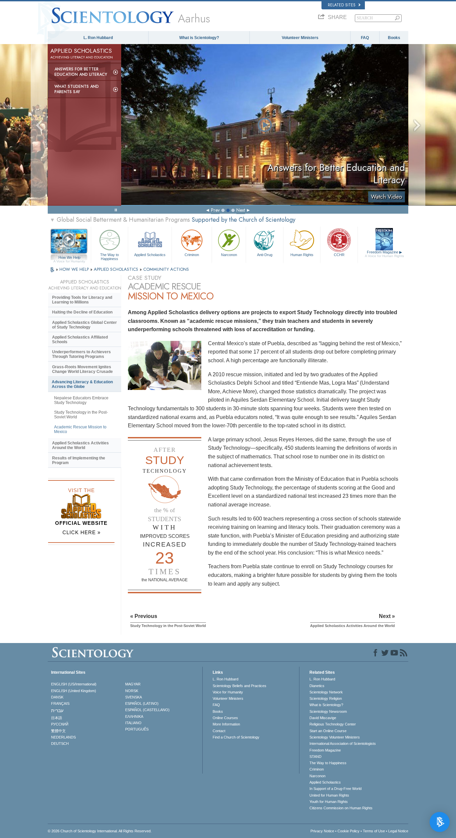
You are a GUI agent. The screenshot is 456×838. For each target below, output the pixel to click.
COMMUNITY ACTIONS (166, 269)
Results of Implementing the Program (78, 460)
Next (240, 210)
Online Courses (225, 718)
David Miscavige (322, 718)
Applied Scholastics (150, 255)
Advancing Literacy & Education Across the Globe (82, 384)
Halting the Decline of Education (82, 312)
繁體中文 (58, 731)
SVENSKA (133, 697)
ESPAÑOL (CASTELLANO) (147, 710)
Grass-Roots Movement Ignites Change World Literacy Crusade (82, 369)
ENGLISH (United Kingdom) (73, 691)
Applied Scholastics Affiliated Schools (80, 339)
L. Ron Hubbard (98, 37)
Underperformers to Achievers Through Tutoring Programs (81, 354)
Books (394, 37)
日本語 (56, 718)
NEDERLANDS (63, 737)
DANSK (57, 697)
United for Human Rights (329, 795)
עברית (57, 710)
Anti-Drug (264, 255)
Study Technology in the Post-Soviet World (81, 414)
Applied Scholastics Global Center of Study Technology (84, 325)
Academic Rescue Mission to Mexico (80, 429)
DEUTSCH (60, 744)
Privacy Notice (322, 831)
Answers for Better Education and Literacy (80, 71)
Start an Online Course (328, 731)
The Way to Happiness (109, 256)
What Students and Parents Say (76, 89)
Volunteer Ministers (300, 37)
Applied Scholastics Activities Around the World (80, 445)
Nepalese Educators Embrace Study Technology (81, 400)
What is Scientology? (199, 37)
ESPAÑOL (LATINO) (142, 703)
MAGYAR (133, 684)
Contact (219, 731)
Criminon (192, 255)
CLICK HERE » (81, 532)
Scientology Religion (325, 698)
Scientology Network (326, 692)
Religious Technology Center (332, 724)
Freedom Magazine (384, 254)
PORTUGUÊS (137, 729)
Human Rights (301, 255)
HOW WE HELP (74, 269)
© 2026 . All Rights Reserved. (100, 831)
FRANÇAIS (60, 703)
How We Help (69, 257)
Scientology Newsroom (328, 711)
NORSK (131, 691)
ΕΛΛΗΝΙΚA (134, 716)
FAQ (365, 37)
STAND (315, 757)
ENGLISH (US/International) (73, 684)
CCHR (339, 255)
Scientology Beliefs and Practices (239, 686)
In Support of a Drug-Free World (335, 789)
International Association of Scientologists (342, 744)
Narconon (229, 255)
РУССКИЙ (59, 724)
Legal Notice (398, 831)
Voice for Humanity (228, 692)
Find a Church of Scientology (236, 737)
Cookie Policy (348, 831)
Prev (215, 210)
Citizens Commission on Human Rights (341, 808)
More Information (226, 724)
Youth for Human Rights (328, 802)
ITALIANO (133, 723)
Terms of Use (374, 831)
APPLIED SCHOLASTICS (117, 269)
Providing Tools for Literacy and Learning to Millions (82, 299)
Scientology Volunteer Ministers (334, 737)
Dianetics (316, 686)
